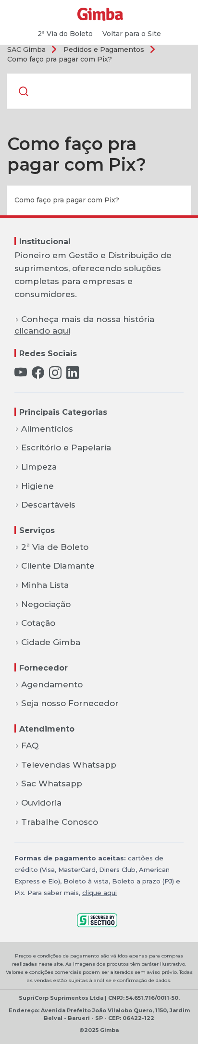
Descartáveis (48, 505)
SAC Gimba (26, 49)
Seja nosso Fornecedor (70, 703)
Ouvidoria (41, 803)
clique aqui (99, 892)
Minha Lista (45, 585)
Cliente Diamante (58, 566)
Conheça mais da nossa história (84, 325)
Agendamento (52, 684)
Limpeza (39, 467)
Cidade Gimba (50, 642)
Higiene (37, 486)
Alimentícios (47, 429)
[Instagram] (55, 373)
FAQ (29, 745)
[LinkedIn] (72, 373)
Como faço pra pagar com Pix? (59, 59)
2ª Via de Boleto (54, 547)
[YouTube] (20, 373)
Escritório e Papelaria (66, 447)
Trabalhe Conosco (59, 822)
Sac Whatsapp (51, 783)
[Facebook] (38, 373)
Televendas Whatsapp (68, 765)
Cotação (38, 623)
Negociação (46, 604)
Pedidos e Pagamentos (103, 49)
